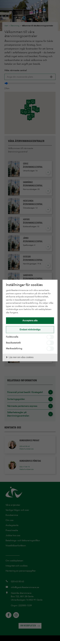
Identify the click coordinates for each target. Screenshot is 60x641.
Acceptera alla (30, 320)
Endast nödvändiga (30, 329)
